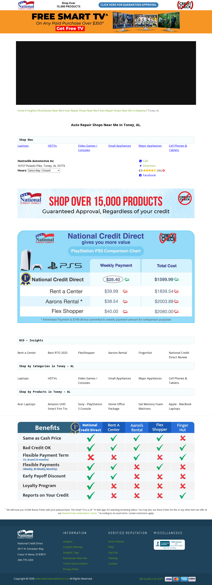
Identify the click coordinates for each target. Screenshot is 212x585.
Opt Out (113, 552)
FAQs (111, 547)
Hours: (22, 170)
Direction (149, 166)
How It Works (116, 541)
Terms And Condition (75, 563)
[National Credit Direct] (31, 5)
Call (145, 161)
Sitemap (113, 558)
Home (21, 110)
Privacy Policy (71, 569)
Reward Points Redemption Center (79, 513)
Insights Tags (71, 552)
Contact (112, 563)
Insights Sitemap (73, 547)
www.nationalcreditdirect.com (52, 578)
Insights (31, 110)
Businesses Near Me (50, 110)
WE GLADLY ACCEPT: (152, 579)
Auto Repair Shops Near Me (81, 110)
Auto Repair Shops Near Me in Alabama (122, 110)
